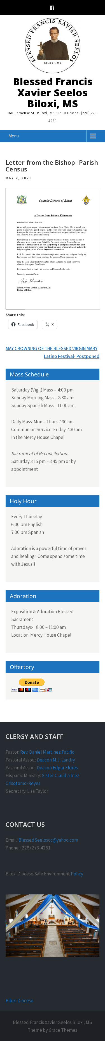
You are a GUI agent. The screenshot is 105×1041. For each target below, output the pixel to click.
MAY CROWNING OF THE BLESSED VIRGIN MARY (51, 348)
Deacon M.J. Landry (56, 760)
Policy (77, 874)
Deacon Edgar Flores (57, 768)
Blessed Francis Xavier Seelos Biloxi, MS (52, 92)
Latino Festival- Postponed (71, 356)
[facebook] (52, 8)
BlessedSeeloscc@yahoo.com (48, 840)
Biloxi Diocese (19, 1000)
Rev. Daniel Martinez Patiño (47, 752)
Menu (13, 136)
